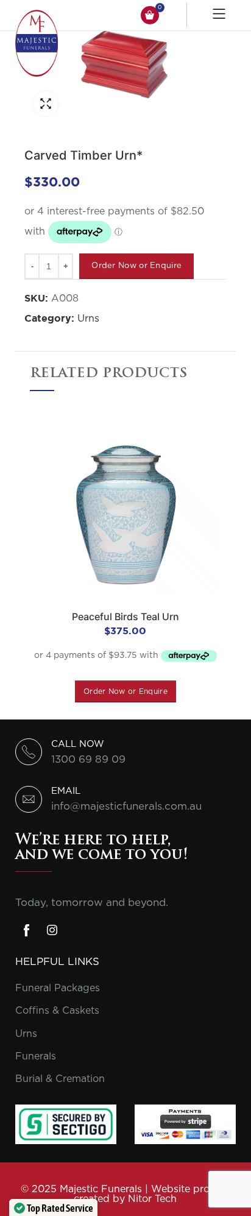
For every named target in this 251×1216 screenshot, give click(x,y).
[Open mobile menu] (220, 15)
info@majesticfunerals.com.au (126, 806)
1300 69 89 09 (88, 759)
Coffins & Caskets (57, 1011)
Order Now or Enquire (136, 266)
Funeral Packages (57, 988)
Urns (88, 318)
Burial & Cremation (60, 1079)
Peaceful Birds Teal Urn (125, 616)
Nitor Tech (152, 1199)
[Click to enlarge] (46, 103)
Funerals (35, 1056)
